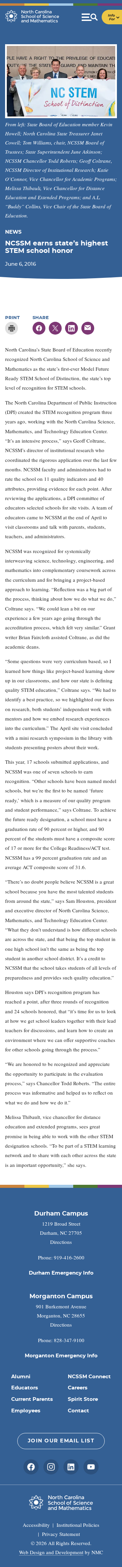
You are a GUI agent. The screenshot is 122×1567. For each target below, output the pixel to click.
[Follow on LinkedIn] (71, 1466)
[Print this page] (11, 328)
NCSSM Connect (89, 1376)
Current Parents (32, 1399)
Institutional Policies (78, 1524)
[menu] (102, 17)
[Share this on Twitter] (55, 328)
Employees (25, 1410)
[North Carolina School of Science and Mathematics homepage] (32, 16)
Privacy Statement (61, 1534)
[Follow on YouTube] (91, 1466)
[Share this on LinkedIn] (71, 328)
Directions (61, 1241)
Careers (77, 1387)
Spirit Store (83, 1399)
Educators (24, 1387)
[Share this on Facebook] (39, 328)
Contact (78, 1410)
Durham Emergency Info (61, 1273)
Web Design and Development (51, 1552)
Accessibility (36, 1524)
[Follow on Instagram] (51, 1466)
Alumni (20, 1376)
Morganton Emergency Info (61, 1355)
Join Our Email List (61, 1440)
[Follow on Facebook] (31, 1466)
